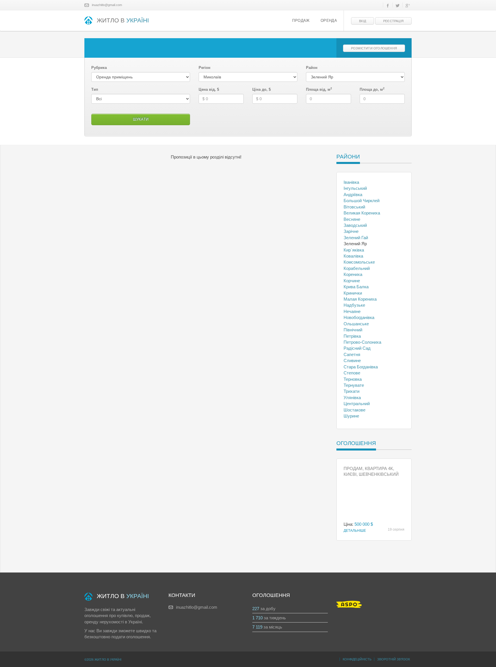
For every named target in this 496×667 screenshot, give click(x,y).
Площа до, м (372, 89)
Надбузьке (354, 305)
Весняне (352, 219)
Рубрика (99, 67)
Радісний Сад (357, 348)
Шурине (351, 415)
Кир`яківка (354, 250)
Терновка (353, 379)
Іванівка (351, 182)
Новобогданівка (359, 317)
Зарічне (351, 231)
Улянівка (352, 397)
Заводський (355, 225)
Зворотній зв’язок (393, 659)
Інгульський (355, 188)
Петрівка (352, 336)
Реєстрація (393, 21)
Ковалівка (353, 256)
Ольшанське (356, 323)
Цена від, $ (209, 89)
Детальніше (355, 531)
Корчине (352, 280)
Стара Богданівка (361, 366)
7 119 (257, 627)
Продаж (300, 21)
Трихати (351, 391)
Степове (352, 372)
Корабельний (357, 268)
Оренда (329, 21)
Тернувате (354, 385)
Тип (94, 89)
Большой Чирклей (361, 200)
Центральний (357, 403)
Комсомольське (359, 262)
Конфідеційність (357, 659)
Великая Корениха (362, 212)
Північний (353, 329)
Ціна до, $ (261, 89)
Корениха (353, 274)
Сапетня (352, 354)
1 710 (257, 617)
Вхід (362, 21)
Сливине (352, 360)
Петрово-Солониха (362, 342)
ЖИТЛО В (123, 20)
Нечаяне (352, 311)
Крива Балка (356, 286)
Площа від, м (319, 89)
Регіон (204, 67)
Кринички (353, 293)
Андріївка (353, 194)
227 (255, 608)
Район (311, 67)
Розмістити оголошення (374, 48)
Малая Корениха (360, 299)
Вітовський (354, 206)
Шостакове (354, 409)
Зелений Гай (356, 237)
